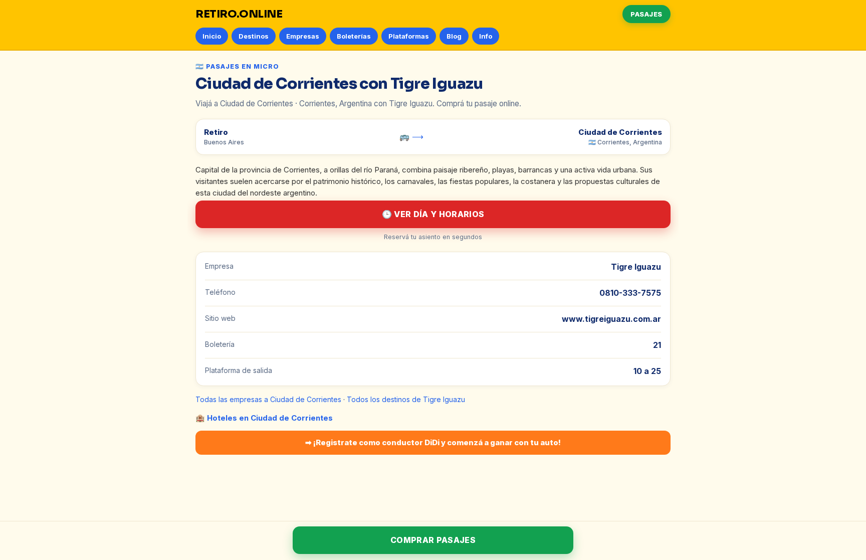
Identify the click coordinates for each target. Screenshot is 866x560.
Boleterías (354, 36)
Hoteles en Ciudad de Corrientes (270, 418)
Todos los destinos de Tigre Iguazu (406, 399)
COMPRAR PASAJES (433, 540)
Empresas (302, 36)
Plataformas (408, 36)
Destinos (254, 36)
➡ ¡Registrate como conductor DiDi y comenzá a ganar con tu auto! (433, 442)
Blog (454, 36)
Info (485, 36)
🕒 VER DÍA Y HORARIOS (433, 214)
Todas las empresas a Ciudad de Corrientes (268, 399)
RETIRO (239, 14)
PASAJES (646, 14)
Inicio (211, 36)
